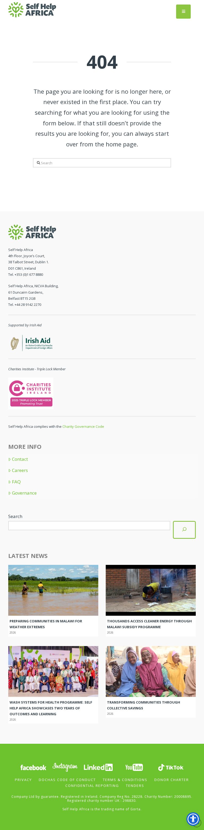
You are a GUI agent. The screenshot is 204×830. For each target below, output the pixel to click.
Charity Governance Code (83, 426)
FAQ (16, 481)
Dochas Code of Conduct (67, 779)
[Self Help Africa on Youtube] (134, 767)
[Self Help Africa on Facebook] (33, 767)
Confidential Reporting (92, 785)
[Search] (184, 530)
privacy (23, 779)
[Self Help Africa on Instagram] (65, 767)
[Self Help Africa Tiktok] (171, 767)
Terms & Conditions (125, 779)
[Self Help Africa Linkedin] (97, 767)
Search (15, 516)
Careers (20, 470)
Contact (20, 459)
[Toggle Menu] (183, 12)
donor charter (171, 779)
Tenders (135, 785)
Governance (24, 493)
